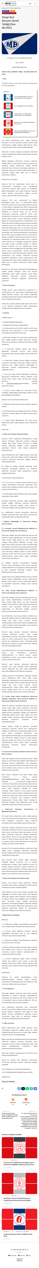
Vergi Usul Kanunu (9, 13)
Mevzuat (6, 11)
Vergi (12, 11)
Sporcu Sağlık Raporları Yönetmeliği (23, 106)
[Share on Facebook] (19, 1088)
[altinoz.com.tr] (11, 4)
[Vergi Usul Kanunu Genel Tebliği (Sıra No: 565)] (19, 1219)
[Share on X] (23, 1088)
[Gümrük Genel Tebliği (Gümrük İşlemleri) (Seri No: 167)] (8, 123)
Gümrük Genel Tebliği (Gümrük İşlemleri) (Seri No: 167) (24, 123)
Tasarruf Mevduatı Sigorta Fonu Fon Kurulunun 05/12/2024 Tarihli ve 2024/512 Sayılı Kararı (23, 97)
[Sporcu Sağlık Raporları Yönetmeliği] (8, 106)
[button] (3, 4)
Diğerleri (7, 1160)
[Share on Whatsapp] (27, 1088)
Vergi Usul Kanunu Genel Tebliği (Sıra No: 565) (18, 1235)
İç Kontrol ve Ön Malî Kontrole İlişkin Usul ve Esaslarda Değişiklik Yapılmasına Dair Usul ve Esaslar (19, 1164)
